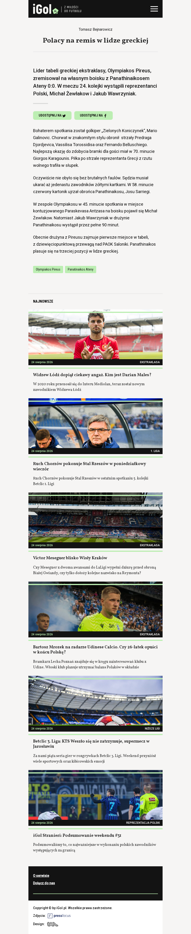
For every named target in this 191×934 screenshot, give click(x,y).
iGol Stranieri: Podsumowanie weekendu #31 (77, 836)
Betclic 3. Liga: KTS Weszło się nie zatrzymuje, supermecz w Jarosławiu (91, 744)
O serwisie (41, 875)
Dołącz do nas (44, 883)
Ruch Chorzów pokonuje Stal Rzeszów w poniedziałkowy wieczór (89, 466)
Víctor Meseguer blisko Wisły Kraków (70, 558)
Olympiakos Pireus (48, 269)
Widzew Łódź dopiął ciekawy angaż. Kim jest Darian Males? (92, 375)
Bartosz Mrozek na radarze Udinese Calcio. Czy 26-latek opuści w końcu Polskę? (95, 650)
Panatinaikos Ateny (80, 269)
